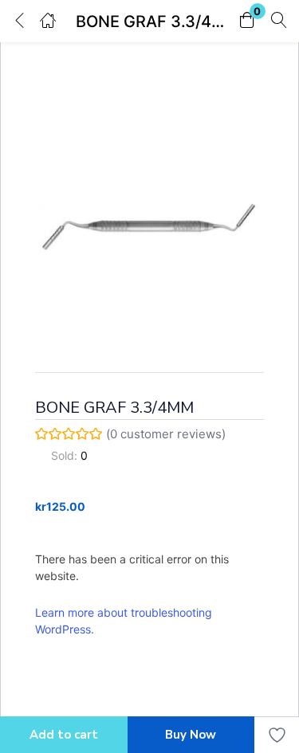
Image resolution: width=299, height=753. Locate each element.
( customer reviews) (166, 433)
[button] (247, 21)
